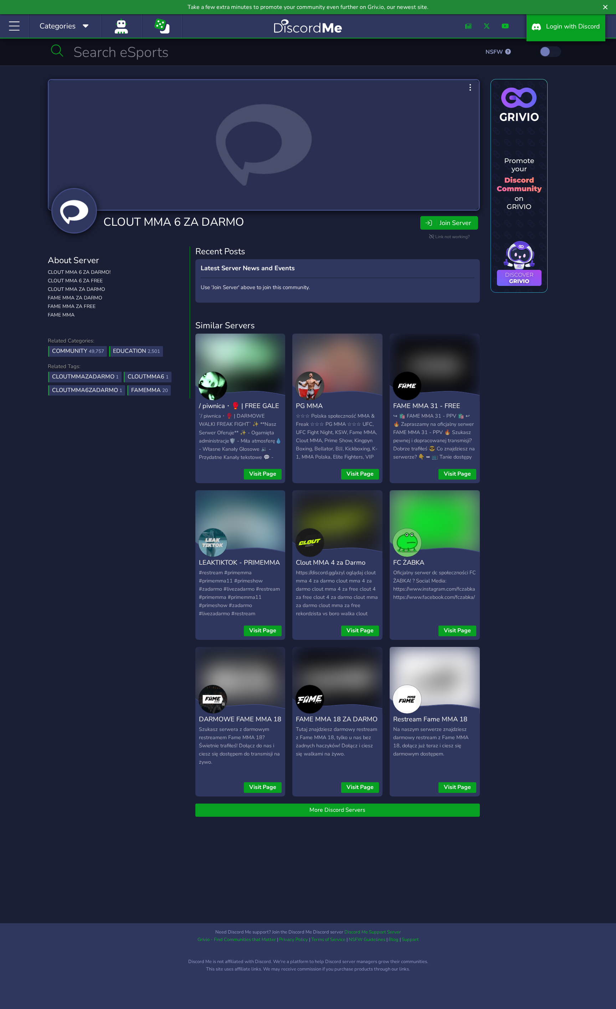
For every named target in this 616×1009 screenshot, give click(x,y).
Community (78, 351)
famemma (149, 390)
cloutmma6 (148, 377)
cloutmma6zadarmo (87, 390)
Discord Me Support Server (372, 932)
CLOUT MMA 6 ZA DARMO (173, 222)
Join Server (455, 223)
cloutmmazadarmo (85, 377)
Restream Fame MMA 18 (430, 719)
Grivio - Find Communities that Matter (236, 939)
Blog (394, 939)
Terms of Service (328, 939)
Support (410, 939)
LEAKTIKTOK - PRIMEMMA (239, 562)
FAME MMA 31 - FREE (426, 405)
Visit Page (262, 474)
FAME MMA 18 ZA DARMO (337, 719)
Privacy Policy (293, 939)
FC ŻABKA (408, 562)
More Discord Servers (337, 810)
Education (136, 351)
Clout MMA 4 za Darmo (330, 562)
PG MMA (309, 405)
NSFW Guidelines (367, 939)
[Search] (57, 50)
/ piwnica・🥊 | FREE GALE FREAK (239, 410)
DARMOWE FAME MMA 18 (240, 719)
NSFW (495, 52)
